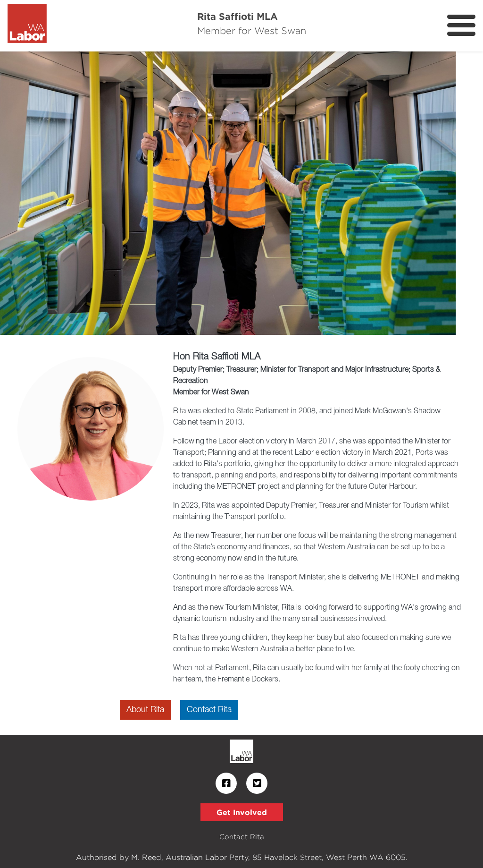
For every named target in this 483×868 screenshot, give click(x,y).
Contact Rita (209, 710)
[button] (36, 193)
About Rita (145, 710)
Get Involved (242, 812)
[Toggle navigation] (461, 25)
